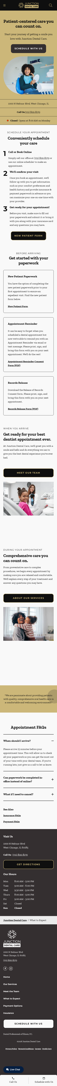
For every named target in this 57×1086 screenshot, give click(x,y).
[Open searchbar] (51, 5)
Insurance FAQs (12, 815)
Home (6, 977)
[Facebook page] (5, 968)
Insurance (8, 1013)
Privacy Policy (11, 1049)
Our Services (10, 984)
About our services (28, 598)
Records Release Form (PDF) (23, 408)
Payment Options (12, 1005)
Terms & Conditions (26, 1049)
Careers (38, 1049)
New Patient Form (28, 235)
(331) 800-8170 (32, 112)
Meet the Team (11, 991)
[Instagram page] (11, 968)
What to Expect (11, 998)
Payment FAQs (11, 821)
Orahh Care (46, 1049)
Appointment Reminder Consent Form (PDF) (26, 363)
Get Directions (28, 864)
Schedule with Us (28, 48)
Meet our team (28, 472)
